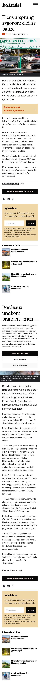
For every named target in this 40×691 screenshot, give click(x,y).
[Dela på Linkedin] (8, 199)
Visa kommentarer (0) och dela (20, 578)
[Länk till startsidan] (11, 6)
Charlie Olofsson (9, 570)
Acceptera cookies (20, 353)
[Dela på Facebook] (4, 199)
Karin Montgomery (10, 183)
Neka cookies (20, 359)
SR (13, 176)
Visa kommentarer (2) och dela (20, 191)
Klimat (8, 34)
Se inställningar (20, 365)
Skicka (31, 223)
